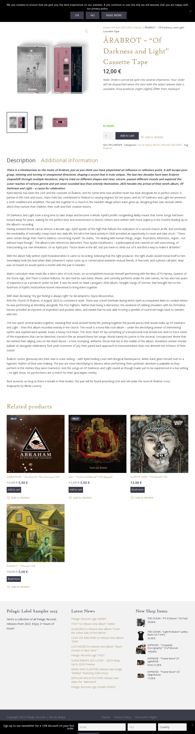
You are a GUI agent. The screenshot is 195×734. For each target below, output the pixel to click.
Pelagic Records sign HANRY (88, 619)
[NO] (190, 11)
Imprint (105, 717)
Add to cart (127, 135)
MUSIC (138, 27)
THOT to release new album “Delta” (93, 624)
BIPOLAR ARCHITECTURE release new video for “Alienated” (95, 680)
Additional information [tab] (69, 160)
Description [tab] (21, 160)
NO (92, 15)
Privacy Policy (122, 717)
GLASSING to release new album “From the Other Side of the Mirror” (95, 631)
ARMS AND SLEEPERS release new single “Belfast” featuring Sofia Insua (96, 671)
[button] (86, 31)
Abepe (62, 717)
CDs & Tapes (144, 145)
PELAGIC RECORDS (122, 27)
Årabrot (107, 148)
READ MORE (114, 15)
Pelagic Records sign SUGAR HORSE (93, 687)
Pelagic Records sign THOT (88, 655)
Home (106, 27)
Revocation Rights (146, 717)
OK (77, 15)
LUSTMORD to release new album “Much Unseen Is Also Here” (96, 648)
